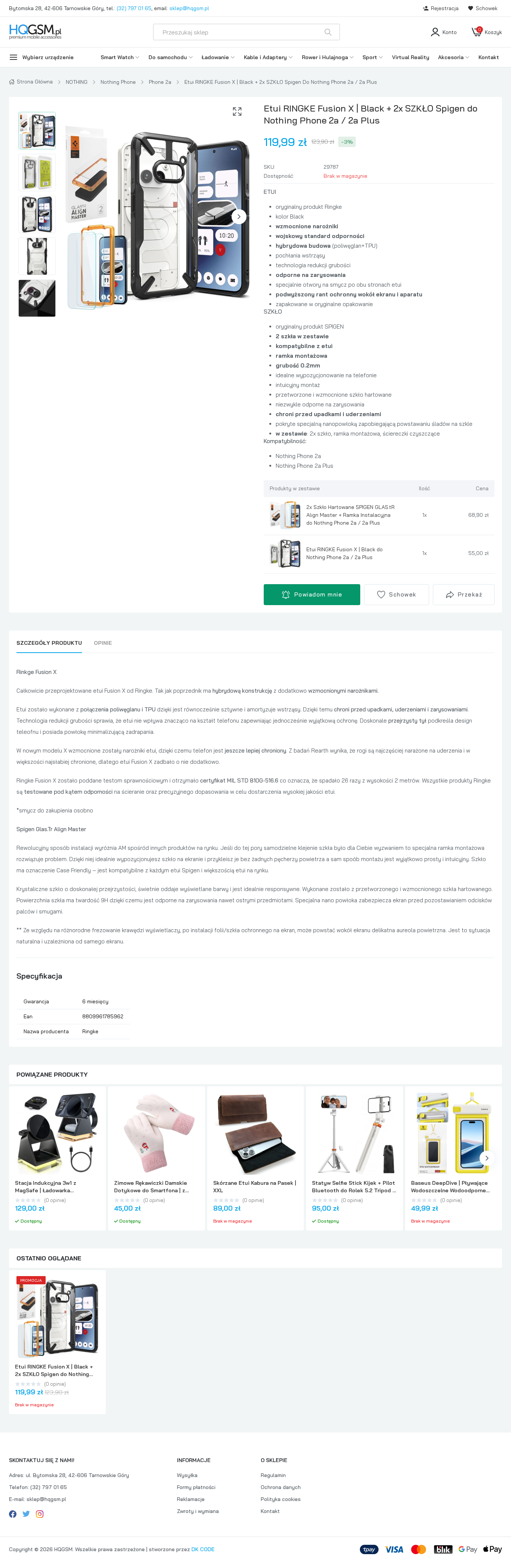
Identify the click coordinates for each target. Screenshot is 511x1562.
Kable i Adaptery (265, 57)
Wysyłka (187, 1475)
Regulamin (273, 1475)
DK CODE (203, 1549)
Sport (369, 57)
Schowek (487, 8)
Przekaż (470, 594)
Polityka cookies (281, 1499)
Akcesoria (450, 57)
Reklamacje (191, 1499)
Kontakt (488, 57)
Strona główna (35, 81)
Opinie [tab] (103, 643)
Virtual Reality (410, 57)
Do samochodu (168, 57)
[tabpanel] (255, 852)
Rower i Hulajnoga (325, 57)
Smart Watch (117, 57)
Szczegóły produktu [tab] (49, 643)
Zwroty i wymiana (198, 1511)
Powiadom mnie (318, 594)
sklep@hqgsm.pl (189, 8)
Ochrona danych (281, 1487)
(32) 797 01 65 (134, 8)
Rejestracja (445, 8)
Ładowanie (215, 57)
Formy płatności (196, 1487)
